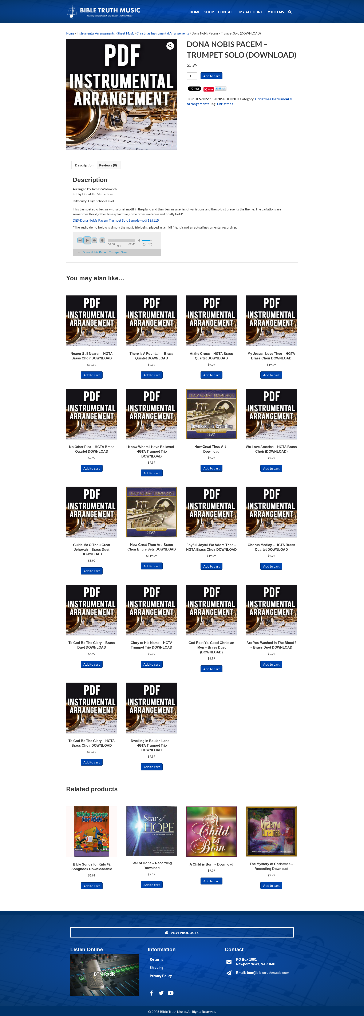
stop (102, 240)
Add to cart (211, 76)
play (87, 240)
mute (140, 240)
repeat (144, 244)
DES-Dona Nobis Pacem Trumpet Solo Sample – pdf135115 (116, 220)
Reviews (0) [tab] (108, 165)
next (94, 240)
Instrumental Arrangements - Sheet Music (105, 33)
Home (70, 33)
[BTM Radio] (104, 975)
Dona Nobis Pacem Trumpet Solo (105, 252)
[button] (290, 11)
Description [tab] (84, 165)
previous (80, 240)
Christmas (225, 104)
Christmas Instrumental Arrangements (162, 33)
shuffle (150, 244)
